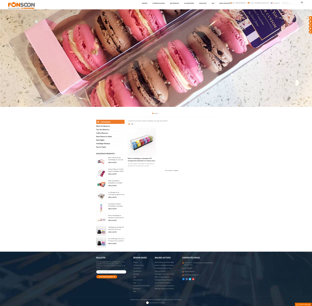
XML (134, 291)
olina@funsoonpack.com (191, 275)
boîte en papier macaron (162, 277)
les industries (189, 3)
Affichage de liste (132, 124)
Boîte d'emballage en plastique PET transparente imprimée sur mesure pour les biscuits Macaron (141, 159)
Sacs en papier (101, 147)
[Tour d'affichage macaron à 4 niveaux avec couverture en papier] (101, 242)
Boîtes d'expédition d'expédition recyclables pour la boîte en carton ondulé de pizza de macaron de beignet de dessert (115, 182)
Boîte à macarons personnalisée (164, 262)
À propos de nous (159, 3)
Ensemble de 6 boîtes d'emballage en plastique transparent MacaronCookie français (115, 205)
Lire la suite (112, 162)
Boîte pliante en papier (104, 136)
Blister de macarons (103, 126)
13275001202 (188, 268)
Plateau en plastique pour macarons (165, 265)
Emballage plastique (103, 143)
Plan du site (136, 289)
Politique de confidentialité (141, 286)
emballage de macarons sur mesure (165, 274)
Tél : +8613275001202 (239, 3)
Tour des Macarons (102, 129)
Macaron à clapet (160, 271)
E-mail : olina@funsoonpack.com (259, 3)
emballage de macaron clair (163, 268)
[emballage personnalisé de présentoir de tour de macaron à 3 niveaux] (101, 231)
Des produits (174, 3)
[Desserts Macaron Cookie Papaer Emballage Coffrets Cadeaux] (101, 173)
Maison (144, 3)
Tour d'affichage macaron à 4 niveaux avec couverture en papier (116, 240)
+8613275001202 (189, 271)
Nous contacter (225, 3)
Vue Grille (129, 124)
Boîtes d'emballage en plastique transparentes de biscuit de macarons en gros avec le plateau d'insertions (116, 217)
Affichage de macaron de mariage (165, 289)
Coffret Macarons (102, 133)
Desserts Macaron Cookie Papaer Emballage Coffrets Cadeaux (116, 170)
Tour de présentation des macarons (165, 286)
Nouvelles (203, 3)
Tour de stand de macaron (163, 283)
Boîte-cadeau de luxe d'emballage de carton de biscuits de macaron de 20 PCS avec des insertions (116, 159)
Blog (134, 283)
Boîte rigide (100, 140)
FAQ (213, 3)
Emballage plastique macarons (164, 280)
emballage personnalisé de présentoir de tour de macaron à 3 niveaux (116, 228)
